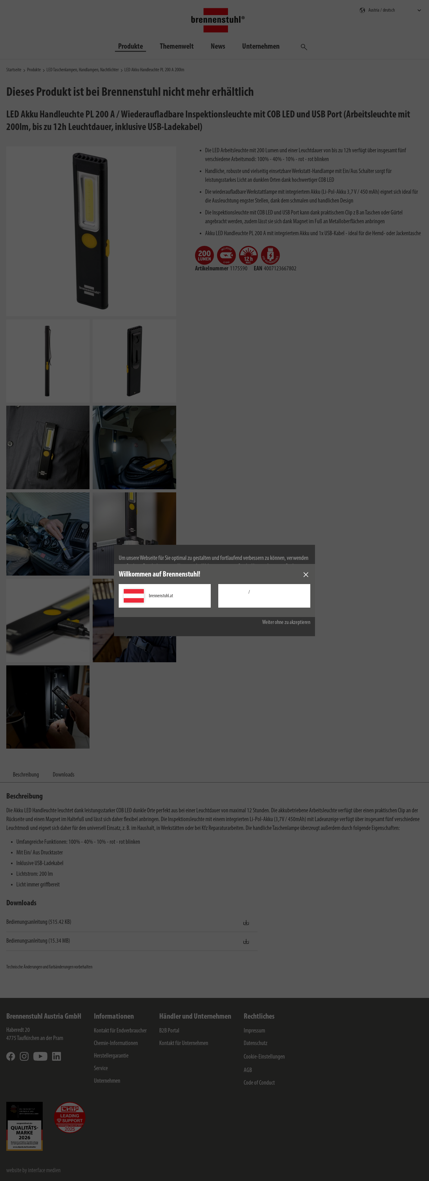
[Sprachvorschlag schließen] (305, 574)
